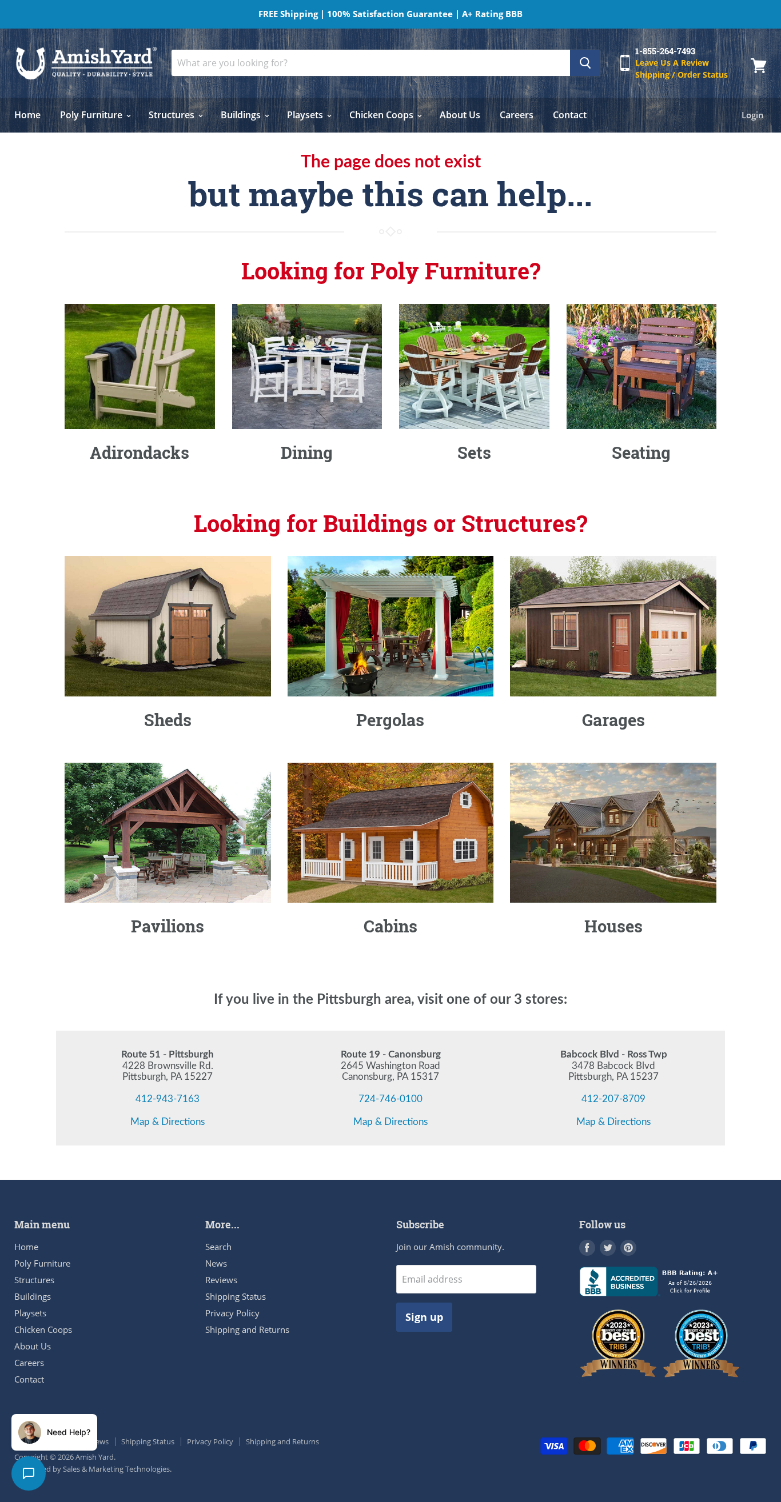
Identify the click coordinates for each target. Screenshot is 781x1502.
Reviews (221, 1279)
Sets (474, 452)
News (216, 1263)
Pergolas (390, 720)
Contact (570, 115)
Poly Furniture (92, 115)
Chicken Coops (382, 115)
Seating (641, 452)
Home (27, 115)
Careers (516, 115)
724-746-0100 (390, 1099)
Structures (173, 115)
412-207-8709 (613, 1099)
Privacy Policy (232, 1313)
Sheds (168, 720)
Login (753, 115)
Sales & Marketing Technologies (116, 1469)
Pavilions (167, 926)
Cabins (390, 926)
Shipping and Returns (247, 1329)
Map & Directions (167, 1122)
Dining (307, 452)
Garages (613, 720)
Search (218, 1246)
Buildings (242, 115)
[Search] (585, 63)
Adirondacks (139, 452)
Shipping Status (235, 1296)
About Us (460, 115)
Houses (613, 926)
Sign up (424, 1317)
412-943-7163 (168, 1099)
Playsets (306, 115)
